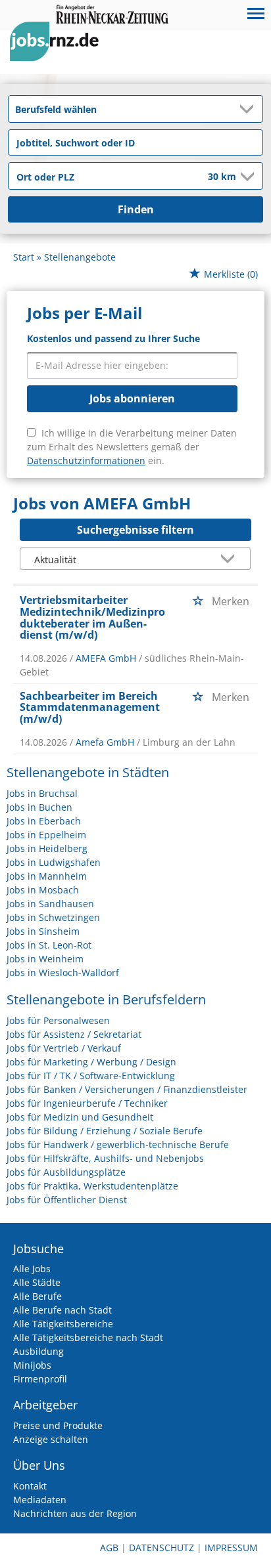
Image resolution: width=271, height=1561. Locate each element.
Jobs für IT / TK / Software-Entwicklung (91, 1075)
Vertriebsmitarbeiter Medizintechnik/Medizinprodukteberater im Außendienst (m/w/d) (92, 617)
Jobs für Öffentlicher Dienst (67, 1199)
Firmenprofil (40, 1379)
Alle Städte (37, 1282)
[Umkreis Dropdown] (246, 176)
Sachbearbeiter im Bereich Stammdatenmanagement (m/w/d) (90, 707)
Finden (136, 209)
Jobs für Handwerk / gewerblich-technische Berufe (118, 1144)
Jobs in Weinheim (45, 958)
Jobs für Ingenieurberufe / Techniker (87, 1103)
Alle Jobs (32, 1268)
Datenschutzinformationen (86, 460)
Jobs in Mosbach (43, 890)
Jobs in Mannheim (47, 876)
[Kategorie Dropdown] (249, 109)
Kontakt (30, 1486)
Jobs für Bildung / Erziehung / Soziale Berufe (105, 1130)
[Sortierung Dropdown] (230, 559)
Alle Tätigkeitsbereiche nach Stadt (88, 1337)
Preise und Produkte (58, 1425)
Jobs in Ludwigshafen (54, 862)
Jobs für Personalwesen (58, 1020)
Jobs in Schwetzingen (53, 917)
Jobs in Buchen (39, 807)
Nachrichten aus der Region (75, 1513)
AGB (109, 1547)
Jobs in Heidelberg (47, 848)
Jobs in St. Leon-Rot (49, 945)
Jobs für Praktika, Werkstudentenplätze (92, 1186)
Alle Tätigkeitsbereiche (63, 1323)
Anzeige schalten (50, 1439)
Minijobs (32, 1365)
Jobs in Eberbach (44, 821)
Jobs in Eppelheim (46, 834)
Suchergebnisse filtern (135, 530)
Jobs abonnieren (132, 398)
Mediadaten (39, 1499)
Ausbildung (38, 1351)
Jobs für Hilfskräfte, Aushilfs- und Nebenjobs (105, 1158)
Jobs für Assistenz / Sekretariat (74, 1034)
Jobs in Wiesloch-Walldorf (63, 972)
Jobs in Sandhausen (50, 903)
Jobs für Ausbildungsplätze (66, 1172)
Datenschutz (161, 1547)
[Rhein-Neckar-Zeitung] (59, 53)
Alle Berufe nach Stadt (62, 1310)
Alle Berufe (37, 1296)
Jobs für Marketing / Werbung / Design (91, 1062)
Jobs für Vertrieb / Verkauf (64, 1048)
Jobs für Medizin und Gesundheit (80, 1117)
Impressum (231, 1547)
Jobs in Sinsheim (43, 931)
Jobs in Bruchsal (42, 793)
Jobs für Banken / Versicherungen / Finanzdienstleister (127, 1089)
